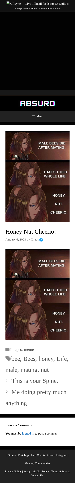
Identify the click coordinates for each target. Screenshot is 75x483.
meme (29, 349)
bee (15, 358)
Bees (29, 358)
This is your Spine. (34, 380)
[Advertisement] (37, 51)
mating (29, 369)
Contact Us (37, 475)
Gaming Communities (37, 463)
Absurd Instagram (57, 455)
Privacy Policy (13, 471)
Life (62, 358)
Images (16, 349)
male (11, 369)
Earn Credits (38, 455)
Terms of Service (60, 471)
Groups (12, 455)
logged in (28, 433)
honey (46, 358)
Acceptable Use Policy (36, 471)
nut (45, 369)
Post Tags (23, 455)
